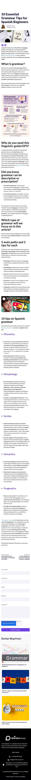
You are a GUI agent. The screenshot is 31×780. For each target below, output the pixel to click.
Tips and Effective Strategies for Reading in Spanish (8, 557)
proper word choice (21, 165)
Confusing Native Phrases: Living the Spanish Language (24, 557)
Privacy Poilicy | (10, 776)
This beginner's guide (7, 520)
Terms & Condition (20, 776)
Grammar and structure (22, 10)
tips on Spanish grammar (9, 55)
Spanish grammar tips (7, 327)
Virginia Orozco (10, 25)
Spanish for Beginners (7, 10)
